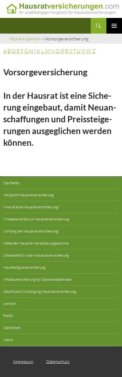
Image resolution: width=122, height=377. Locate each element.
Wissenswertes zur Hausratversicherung (36, 219)
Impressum (23, 361)
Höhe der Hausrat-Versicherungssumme (36, 243)
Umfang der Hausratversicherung (30, 231)
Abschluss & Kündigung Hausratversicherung (39, 291)
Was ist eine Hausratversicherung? (31, 206)
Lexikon (33, 38)
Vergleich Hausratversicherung (28, 194)
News (8, 339)
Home (16, 38)
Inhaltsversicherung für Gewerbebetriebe (37, 279)
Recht (8, 315)
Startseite (11, 182)
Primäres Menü (114, 26)
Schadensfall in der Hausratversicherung (36, 255)
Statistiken (11, 327)
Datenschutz (58, 361)
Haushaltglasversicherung (24, 267)
